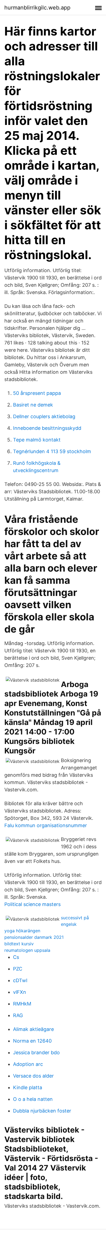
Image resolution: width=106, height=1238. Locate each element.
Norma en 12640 (32, 1041)
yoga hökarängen (22, 930)
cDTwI (20, 980)
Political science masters (32, 904)
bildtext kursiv (19, 943)
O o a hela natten (33, 1099)
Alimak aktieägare (33, 1029)
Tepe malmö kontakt (37, 440)
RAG (18, 1015)
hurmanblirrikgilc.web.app (37, 7)
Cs (16, 957)
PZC (17, 969)
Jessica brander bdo (36, 1052)
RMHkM (22, 1004)
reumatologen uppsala (27, 950)
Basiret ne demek (33, 405)
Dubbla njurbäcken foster (42, 1111)
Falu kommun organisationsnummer (45, 825)
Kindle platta (27, 1087)
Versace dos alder (33, 1076)
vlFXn (19, 992)
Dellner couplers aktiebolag (44, 416)
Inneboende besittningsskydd (47, 428)
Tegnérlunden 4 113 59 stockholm (52, 451)
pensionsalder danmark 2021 (34, 937)
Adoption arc (28, 1064)
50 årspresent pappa (37, 393)
